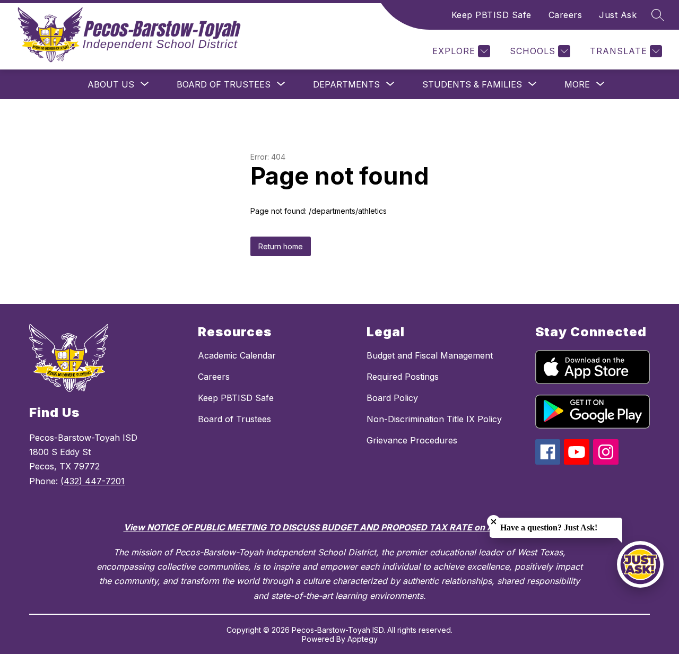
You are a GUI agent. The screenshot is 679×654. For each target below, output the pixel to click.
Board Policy (392, 398)
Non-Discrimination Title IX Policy (434, 419)
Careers (565, 15)
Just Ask (618, 15)
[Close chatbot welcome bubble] (493, 521)
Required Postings (403, 376)
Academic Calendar (237, 355)
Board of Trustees (234, 419)
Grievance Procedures (412, 440)
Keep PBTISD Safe (491, 15)
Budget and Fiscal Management (430, 355)
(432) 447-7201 (92, 481)
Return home (280, 246)
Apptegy (362, 638)
